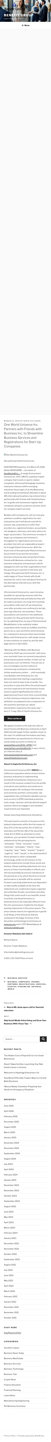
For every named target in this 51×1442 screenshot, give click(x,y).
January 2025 (10, 1137)
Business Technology (14, 1369)
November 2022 (11, 1249)
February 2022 (10, 1296)
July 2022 (8, 1270)
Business (12, 982)
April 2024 (9, 1169)
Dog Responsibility (12, 1333)
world (11, 989)
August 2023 (10, 1206)
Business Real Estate (13, 1358)
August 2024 (10, 1159)
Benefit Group (19, 15)
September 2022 (12, 1259)
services (41, 984)
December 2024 (11, 1143)
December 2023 (11, 1185)
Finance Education (12, 1385)
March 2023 (9, 1228)
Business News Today (14, 1353)
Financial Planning (12, 1390)
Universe (36, 987)
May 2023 (8, 1217)
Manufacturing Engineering (16, 1401)
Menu (26, 25)
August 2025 (10, 1127)
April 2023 (9, 1222)
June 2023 (9, 1212)
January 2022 (10, 1302)
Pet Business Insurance (15, 1406)
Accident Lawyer (11, 1348)
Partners (13, 984)
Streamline (24, 987)
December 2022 (11, 1243)
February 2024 (11, 1175)
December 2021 (11, 1307)
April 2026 (9, 1111)
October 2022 (10, 1254)
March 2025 (9, 1132)
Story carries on (15, 718)
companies (24, 982)
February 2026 (11, 1116)
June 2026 (9, 1106)
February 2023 (11, 1233)
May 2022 (8, 1280)
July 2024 (8, 1164)
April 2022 (9, 1286)
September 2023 (12, 1201)
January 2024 (10, 1180)
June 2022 (8, 1275)
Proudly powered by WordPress (31, 1436)
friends (35, 982)
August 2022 (10, 1265)
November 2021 (11, 1312)
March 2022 (9, 1291)
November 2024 (11, 1148)
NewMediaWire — (12, 473)
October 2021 (10, 1318)
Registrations (27, 984)
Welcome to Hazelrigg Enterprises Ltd (21, 1072)
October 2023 (10, 1196)
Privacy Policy (10, 1436)
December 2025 (11, 1122)
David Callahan (32, 421)
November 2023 (11, 1190)
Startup (12, 987)
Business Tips (10, 1374)
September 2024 (12, 1153)
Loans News (9, 1395)
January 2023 (10, 1238)
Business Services (18, 978)
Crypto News (10, 1379)
